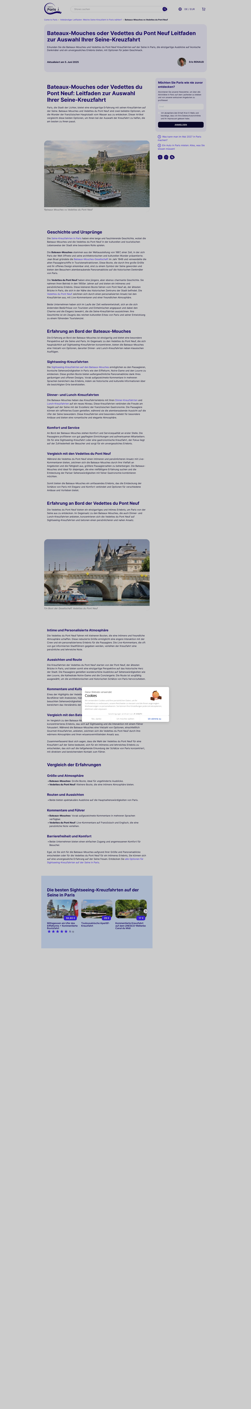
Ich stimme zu (154, 719)
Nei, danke (96, 719)
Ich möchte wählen (125, 719)
